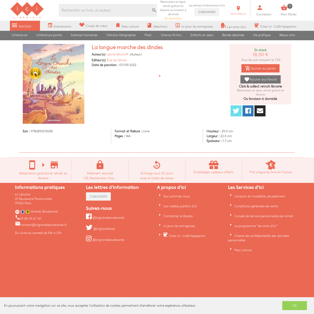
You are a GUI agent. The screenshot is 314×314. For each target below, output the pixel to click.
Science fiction (171, 35)
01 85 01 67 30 (28, 218)
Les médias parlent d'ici (180, 206)
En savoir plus (173, 10)
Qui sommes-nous (176, 196)
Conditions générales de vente (256, 206)
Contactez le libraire (178, 216)
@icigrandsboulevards (108, 217)
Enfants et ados (202, 35)
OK (294, 305)
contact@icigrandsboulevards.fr (41, 224)
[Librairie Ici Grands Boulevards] (27, 17)
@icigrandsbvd (103, 228)
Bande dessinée (233, 35)
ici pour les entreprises (179, 226)
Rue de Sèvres (117, 60)
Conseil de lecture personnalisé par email (263, 216)
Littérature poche (49, 35)
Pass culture (243, 250)
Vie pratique (262, 35)
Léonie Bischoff (117, 54)
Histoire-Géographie (121, 35)
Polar (148, 35)
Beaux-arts (287, 35)
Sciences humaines (84, 35)
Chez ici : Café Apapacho (187, 235)
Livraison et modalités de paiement (259, 196)
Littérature (19, 35)
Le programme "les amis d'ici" (255, 226)
